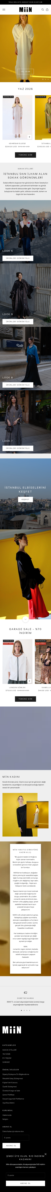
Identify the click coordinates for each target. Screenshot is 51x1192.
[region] (25, 48)
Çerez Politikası (8, 1095)
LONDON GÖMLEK (17, 687)
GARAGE (6, 1062)
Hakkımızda (6, 1115)
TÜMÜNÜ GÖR (25, 699)
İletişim (5, 1119)
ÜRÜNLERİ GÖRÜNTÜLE (18, 258)
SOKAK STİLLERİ (9, 1050)
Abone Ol (25, 1183)
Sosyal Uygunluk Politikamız (13, 1099)
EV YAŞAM (6, 1058)
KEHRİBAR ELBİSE (17, 143)
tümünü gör (25, 155)
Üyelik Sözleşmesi (9, 1086)
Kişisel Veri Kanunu (9, 1082)
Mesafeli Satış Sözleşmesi (12, 1078)
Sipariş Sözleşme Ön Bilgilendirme (15, 1074)
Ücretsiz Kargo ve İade (11, 1091)
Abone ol (11, 1146)
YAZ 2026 (25, 71)
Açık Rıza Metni (8, 1103)
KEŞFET (25, 499)
